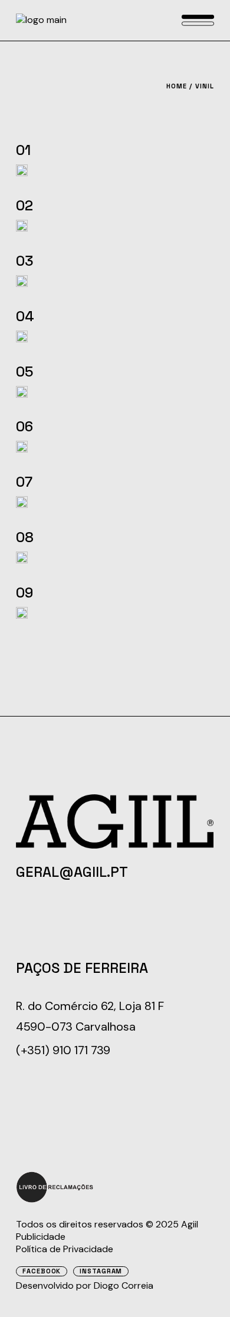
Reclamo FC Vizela (156, 482)
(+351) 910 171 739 (63, 1050)
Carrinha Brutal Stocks (134, 261)
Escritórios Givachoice (139, 371)
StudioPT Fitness (160, 316)
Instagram (101, 1271)
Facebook (41, 1271)
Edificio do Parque (155, 592)
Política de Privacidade (64, 1249)
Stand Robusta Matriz (142, 150)
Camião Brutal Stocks (141, 205)
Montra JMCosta (160, 537)
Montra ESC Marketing (138, 426)
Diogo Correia (123, 1285)
